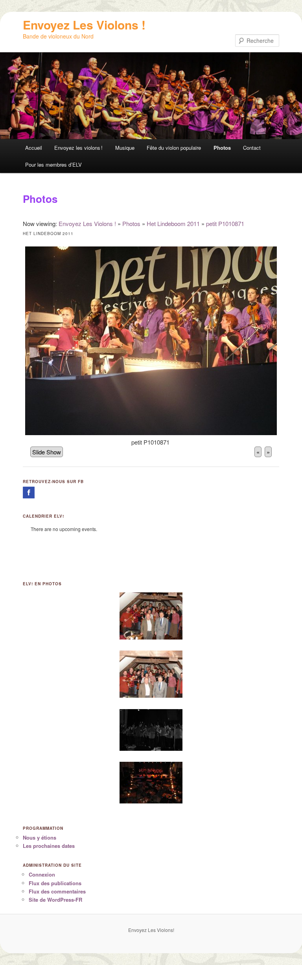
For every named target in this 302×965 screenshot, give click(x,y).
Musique (124, 147)
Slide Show (46, 452)
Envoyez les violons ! (78, 147)
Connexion (42, 874)
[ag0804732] (151, 614)
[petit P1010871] (151, 432)
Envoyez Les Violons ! (84, 24)
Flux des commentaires (57, 891)
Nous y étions (39, 837)
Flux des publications (55, 883)
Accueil (33, 147)
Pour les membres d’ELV (53, 164)
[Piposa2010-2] (151, 781)
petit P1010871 (225, 223)
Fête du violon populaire (174, 147)
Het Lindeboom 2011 (173, 223)
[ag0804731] (151, 672)
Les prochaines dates (49, 845)
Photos (222, 147)
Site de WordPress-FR (55, 899)
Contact (252, 147)
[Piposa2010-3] (151, 728)
